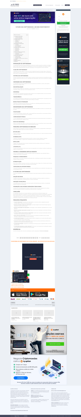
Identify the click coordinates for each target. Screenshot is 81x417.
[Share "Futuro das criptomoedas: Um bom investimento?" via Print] (37, 238)
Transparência (17, 41)
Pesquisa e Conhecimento (19, 52)
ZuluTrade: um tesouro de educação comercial (23, 1)
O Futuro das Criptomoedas (18, 55)
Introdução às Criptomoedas (18, 36)
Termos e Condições (61, 415)
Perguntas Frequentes (17, 60)
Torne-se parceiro (57, 5)
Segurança (17, 40)
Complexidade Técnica (18, 45)
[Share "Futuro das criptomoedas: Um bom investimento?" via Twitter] (22, 238)
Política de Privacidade (53, 415)
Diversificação (17, 53)
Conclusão (15, 59)
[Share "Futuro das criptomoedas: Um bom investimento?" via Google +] (24, 238)
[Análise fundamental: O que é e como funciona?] (27, 313)
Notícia (62, 5)
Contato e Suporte (67, 415)
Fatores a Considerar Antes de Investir (19, 51)
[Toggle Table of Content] (27, 35)
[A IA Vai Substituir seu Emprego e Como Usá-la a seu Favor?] (16, 313)
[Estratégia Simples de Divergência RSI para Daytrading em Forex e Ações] (38, 313)
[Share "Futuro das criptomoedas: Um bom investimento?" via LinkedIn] (30, 238)
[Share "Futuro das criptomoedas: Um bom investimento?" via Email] (35, 238)
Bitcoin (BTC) (17, 48)
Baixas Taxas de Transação (19, 42)
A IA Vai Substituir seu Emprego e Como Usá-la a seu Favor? (15, 318)
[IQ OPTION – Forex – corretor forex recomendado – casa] (43, 6)
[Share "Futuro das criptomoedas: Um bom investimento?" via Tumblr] (26, 238)
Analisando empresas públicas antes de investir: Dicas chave (48, 318)
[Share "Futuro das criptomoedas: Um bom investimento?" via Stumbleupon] (33, 238)
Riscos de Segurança (18, 46)
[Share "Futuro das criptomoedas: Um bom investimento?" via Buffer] (32, 238)
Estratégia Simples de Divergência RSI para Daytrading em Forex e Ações (37, 318)
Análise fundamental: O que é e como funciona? (27, 318)
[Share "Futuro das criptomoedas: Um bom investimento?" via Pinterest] (28, 238)
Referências (16, 61)
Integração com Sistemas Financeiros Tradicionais (22, 58)
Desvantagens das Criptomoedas (19, 43)
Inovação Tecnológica (18, 57)
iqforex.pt (52, 390)
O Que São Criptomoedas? (19, 37)
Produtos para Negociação (49, 5)
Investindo (33, 28)
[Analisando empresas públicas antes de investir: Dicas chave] (49, 313)
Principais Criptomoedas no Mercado (19, 47)
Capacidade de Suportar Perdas (19, 54)
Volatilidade (17, 44)
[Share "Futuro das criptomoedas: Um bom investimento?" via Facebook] (20, 238)
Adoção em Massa (18, 56)
